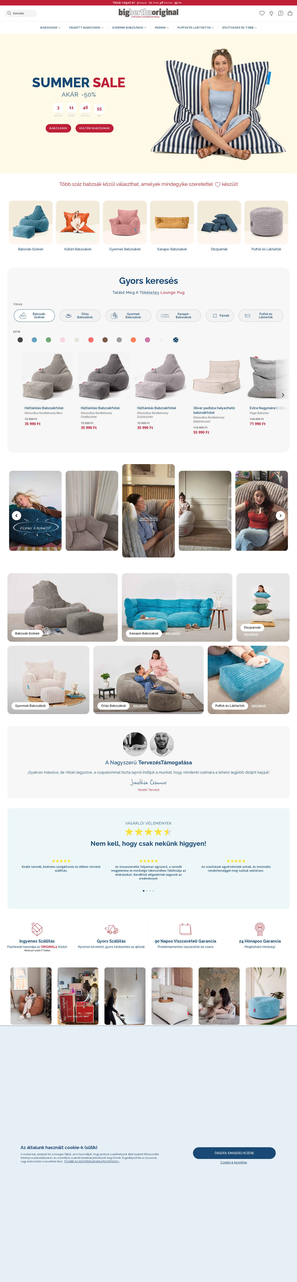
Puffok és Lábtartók (266, 315)
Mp (180, 3)
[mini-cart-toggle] (290, 13)
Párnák (224, 315)
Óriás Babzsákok (85, 315)
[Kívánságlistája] (262, 13)
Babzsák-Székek (39, 315)
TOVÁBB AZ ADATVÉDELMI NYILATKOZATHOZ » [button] (91, 1161)
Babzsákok (58, 128)
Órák (156, 3)
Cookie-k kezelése (233, 1162)
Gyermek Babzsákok (133, 315)
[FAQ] (281, 13)
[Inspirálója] (271, 13)
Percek (168, 3)
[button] (283, 395)
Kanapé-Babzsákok (183, 315)
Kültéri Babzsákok (94, 128)
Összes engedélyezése (234, 1153)
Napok (143, 3)
